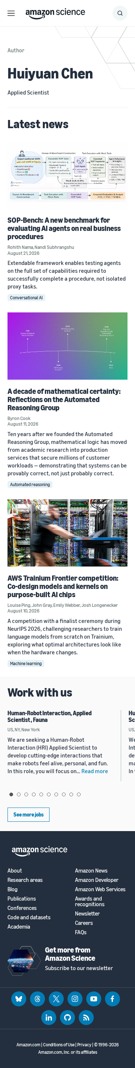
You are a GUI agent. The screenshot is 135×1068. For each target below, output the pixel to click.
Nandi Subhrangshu (54, 247)
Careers (84, 923)
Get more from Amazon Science (70, 953)
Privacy (84, 1044)
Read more (94, 771)
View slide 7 (56, 794)
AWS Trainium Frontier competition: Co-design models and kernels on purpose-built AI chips (63, 586)
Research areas (25, 880)
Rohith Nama (20, 247)
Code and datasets (29, 917)
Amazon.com (28, 1044)
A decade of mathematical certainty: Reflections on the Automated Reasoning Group (64, 399)
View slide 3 (26, 794)
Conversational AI (26, 297)
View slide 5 (41, 794)
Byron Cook (19, 418)
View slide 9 (71, 794)
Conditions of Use (59, 1044)
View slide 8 (64, 794)
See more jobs (29, 814)
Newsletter (87, 913)
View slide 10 (79, 794)
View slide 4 (34, 794)
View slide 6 (49, 794)
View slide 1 (11, 794)
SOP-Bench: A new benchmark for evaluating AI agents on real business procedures (64, 228)
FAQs (81, 932)
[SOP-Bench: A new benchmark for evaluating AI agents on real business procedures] (68, 175)
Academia (19, 926)
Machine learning (26, 663)
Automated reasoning (30, 484)
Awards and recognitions (90, 901)
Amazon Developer (96, 880)
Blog (13, 889)
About (15, 870)
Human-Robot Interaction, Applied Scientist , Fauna (50, 716)
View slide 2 (19, 794)
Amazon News (91, 870)
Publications (22, 898)
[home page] (55, 11)
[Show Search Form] (120, 13)
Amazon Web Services (100, 889)
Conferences (22, 908)
